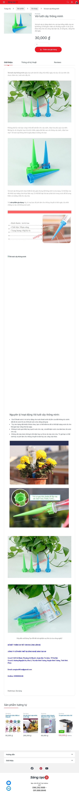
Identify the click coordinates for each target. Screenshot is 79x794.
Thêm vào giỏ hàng (50, 49)
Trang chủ (7, 8)
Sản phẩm (20, 8)
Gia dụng (34, 8)
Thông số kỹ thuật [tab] (29, 62)
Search (68, 2)
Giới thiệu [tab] (8, 62)
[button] (30, 15)
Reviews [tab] (57, 62)
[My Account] (72, 2)
